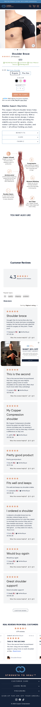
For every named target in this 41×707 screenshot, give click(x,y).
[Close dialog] (38, 342)
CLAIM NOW (30, 360)
